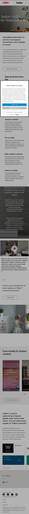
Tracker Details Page (17, 112)
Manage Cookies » (14, 108)
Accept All (14, 104)
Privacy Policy (9, 112)
